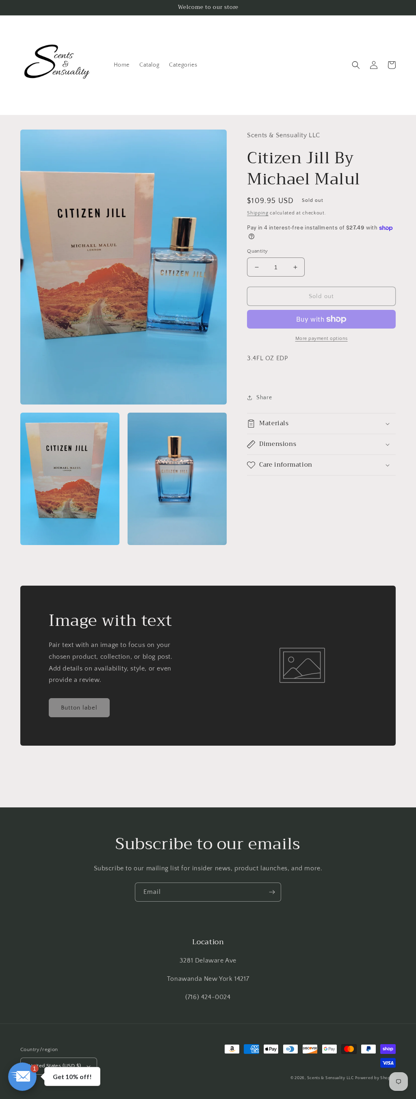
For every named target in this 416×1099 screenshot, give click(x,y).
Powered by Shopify (375, 1078)
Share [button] (264, 397)
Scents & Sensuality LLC (330, 1078)
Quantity (257, 251)
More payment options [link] (321, 338)
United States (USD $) (55, 1066)
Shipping (258, 213)
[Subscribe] (272, 892)
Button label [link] (79, 707)
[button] (356, 65)
